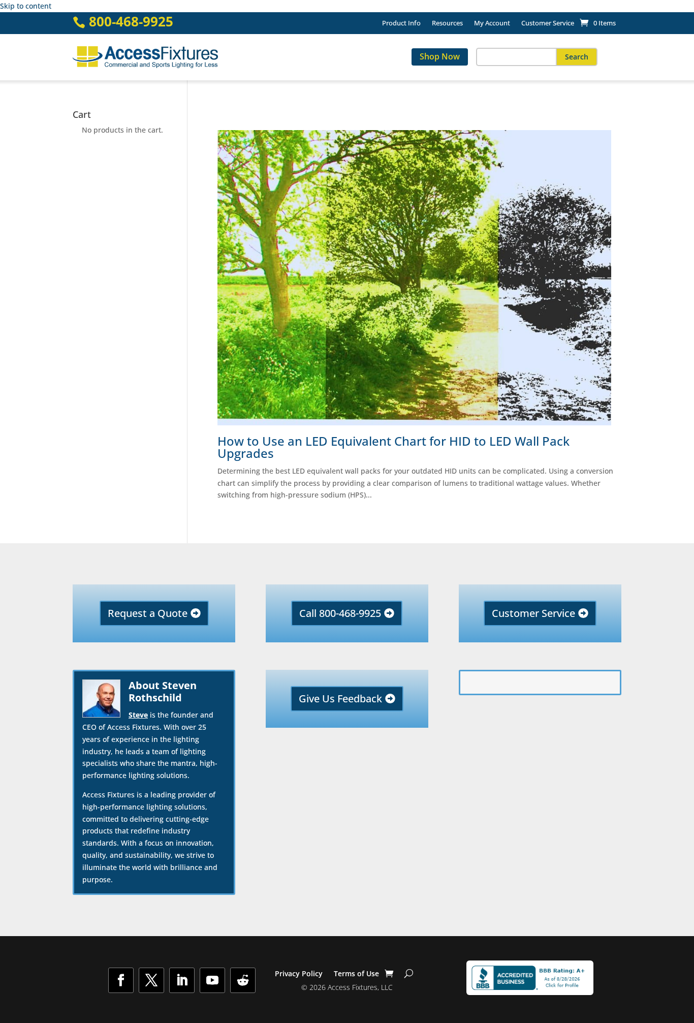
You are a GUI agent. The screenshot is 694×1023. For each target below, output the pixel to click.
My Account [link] (492, 23)
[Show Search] (408, 973)
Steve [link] (138, 715)
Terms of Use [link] (356, 974)
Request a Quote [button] (147, 613)
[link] (598, 22)
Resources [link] (447, 23)
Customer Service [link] (547, 23)
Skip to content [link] (25, 6)
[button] (576, 57)
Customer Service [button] (533, 613)
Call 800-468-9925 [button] (340, 613)
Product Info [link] (401, 23)
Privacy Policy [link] (299, 974)
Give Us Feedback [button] (340, 698)
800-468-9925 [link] (131, 21)
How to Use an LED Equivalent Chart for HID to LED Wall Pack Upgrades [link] (393, 447)
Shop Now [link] (440, 56)
